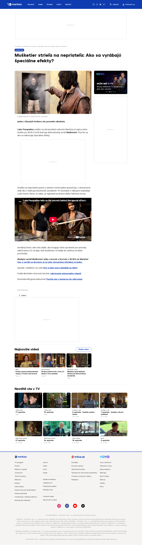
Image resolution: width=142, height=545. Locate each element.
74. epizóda (77, 440)
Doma (45, 462)
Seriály (102, 483)
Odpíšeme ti (47, 483)
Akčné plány (19, 486)
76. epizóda (48, 412)
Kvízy (59, 4)
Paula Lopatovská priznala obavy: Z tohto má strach (27, 373)
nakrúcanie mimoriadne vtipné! (65, 273)
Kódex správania (21, 493)
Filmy (102, 486)
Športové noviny (72, 369)
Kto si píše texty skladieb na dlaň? (60, 267)
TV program (19, 462)
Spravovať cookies (50, 500)
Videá (40, 4)
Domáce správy (77, 466)
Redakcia (74, 480)
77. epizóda (20, 412)
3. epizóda (105, 440)
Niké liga (103, 473)
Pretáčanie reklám (50, 486)
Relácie (31, 4)
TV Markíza (18, 46)
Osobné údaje (48, 496)
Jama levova (45, 369)
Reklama (18, 480)
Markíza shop (48, 490)
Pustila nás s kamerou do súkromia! (64, 279)
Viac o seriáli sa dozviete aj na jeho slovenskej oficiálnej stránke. (49, 262)
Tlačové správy (20, 476)
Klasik (45, 473)
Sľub (17, 369)
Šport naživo (104, 476)
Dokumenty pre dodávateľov (25, 490)
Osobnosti (18, 473)
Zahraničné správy (78, 469)
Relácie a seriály (21, 469)
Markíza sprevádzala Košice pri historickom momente (76, 374)
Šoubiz (50, 4)
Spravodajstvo (105, 469)
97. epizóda (20, 440)
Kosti (102, 438)
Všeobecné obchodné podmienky (84, 473)
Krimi (45, 469)
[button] (106, 91)
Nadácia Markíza (49, 479)
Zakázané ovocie (21, 438)
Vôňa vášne (76, 438)
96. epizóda (49, 440)
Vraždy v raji (76, 410)
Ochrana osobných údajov (81, 476)
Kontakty (74, 462)
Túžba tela (19, 410)
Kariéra (17, 483)
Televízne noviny (106, 466)
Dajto (45, 466)
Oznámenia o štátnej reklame (26, 497)
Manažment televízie (22, 500)
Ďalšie (68, 4)
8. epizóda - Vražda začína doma (83, 413)
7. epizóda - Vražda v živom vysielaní (112, 413)
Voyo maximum (105, 462)
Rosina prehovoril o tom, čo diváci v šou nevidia (52, 373)
